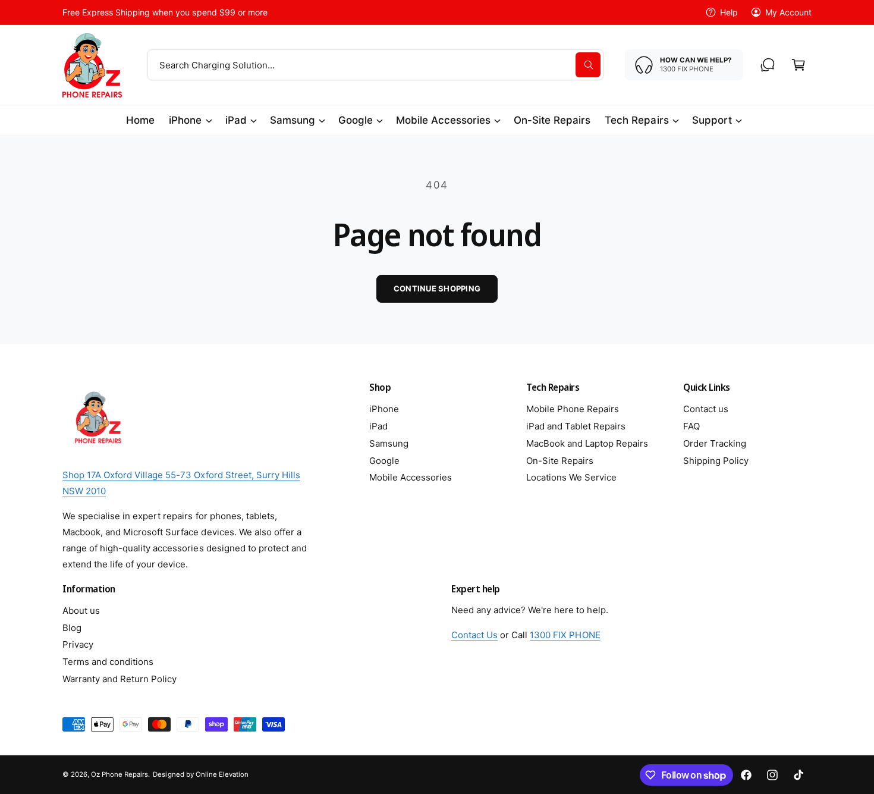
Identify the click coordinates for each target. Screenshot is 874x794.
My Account (788, 12)
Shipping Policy (716, 460)
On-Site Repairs (559, 460)
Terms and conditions (107, 661)
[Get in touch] (767, 64)
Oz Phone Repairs (119, 774)
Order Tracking (714, 443)
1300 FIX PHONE (565, 635)
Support (712, 120)
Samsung (292, 120)
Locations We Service (571, 477)
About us (81, 610)
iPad (236, 120)
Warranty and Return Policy (119, 679)
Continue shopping (437, 288)
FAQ (691, 426)
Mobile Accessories (443, 120)
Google (355, 120)
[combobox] (375, 64)
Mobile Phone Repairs (572, 409)
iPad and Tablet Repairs (575, 426)
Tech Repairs (636, 120)
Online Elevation (222, 774)
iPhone (185, 120)
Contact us (705, 409)
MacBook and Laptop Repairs (587, 443)
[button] (798, 64)
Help (729, 12)
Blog (71, 627)
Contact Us (474, 635)
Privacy (77, 644)
